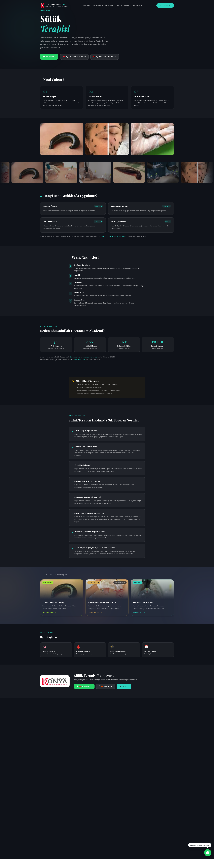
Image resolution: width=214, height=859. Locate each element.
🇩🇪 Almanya (106, 686)
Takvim (119, 5)
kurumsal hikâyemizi (90, 357)
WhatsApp (51, 57)
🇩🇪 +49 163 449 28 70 (104, 57)
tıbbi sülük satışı (79, 359)
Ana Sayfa (87, 5)
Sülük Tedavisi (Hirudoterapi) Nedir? (114, 236)
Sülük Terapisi (98, 5)
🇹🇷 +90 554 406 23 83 (74, 57)
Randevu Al (166, 5)
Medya (126, 5)
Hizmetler (109, 5)
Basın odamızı (75, 357)
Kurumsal (136, 5)
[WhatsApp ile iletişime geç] (207, 852)
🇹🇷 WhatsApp (85, 686)
